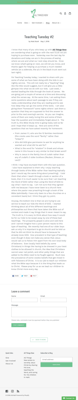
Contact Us (69, 398)
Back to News (40, 339)
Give (7, 358)
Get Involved (11, 361)
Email (43, 296)
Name (13, 296)
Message (14, 305)
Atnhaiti (13, 395)
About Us (9, 364)
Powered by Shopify (22, 395)
